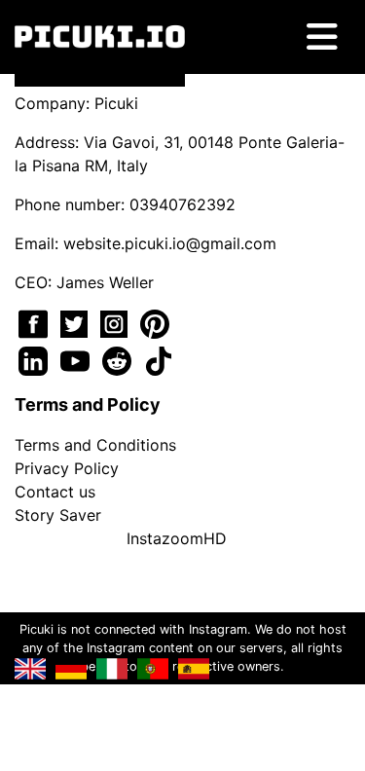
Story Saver (58, 515)
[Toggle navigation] (322, 37)
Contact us (55, 491)
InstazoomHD (177, 538)
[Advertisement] (183, 265)
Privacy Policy (67, 468)
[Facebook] (35, 322)
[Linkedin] (35, 359)
